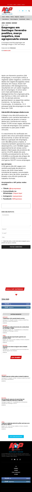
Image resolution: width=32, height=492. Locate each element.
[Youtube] (22, 10)
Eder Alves (7, 50)
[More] (20, 53)
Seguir (27, 307)
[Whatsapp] (20, 460)
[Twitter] (6, 53)
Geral (3, 23)
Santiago (14, 23)
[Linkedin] (13, 53)
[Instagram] (26, 10)
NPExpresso (17, 199)
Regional (5, 325)
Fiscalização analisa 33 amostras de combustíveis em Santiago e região (16, 327)
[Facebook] (19, 10)
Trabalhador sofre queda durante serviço (14, 318)
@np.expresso (15, 188)
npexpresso (17, 196)
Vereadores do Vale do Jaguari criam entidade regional (15, 347)
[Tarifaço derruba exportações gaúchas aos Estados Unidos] (16, 413)
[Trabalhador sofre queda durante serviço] (16, 366)
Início (2, 25)
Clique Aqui (17, 193)
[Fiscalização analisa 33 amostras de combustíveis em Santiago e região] (16, 389)
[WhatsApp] (9, 53)
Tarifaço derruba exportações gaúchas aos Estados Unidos (14, 337)
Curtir (27, 304)
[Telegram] (16, 53)
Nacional (8, 23)
